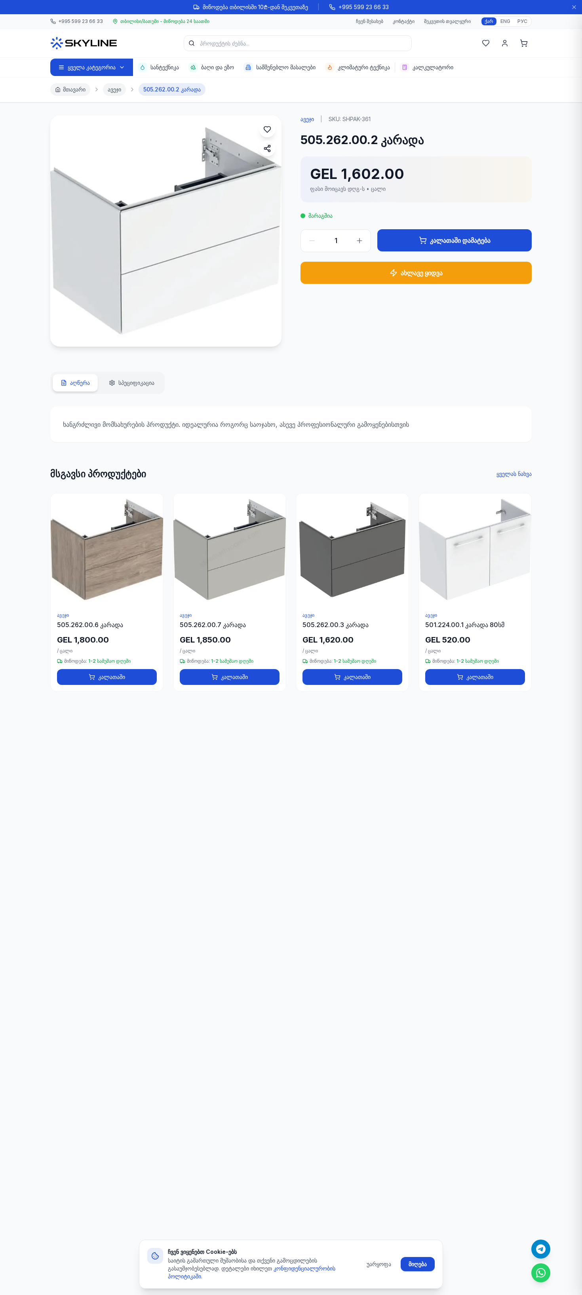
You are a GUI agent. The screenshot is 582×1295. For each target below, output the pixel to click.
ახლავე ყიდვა (422, 273)
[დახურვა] (574, 7)
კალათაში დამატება (460, 240)
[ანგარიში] (505, 43)
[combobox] (298, 43)
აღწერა (80, 382)
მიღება (418, 1264)
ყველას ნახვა (514, 473)
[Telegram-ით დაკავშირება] (540, 1249)
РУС (522, 21)
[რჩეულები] (486, 43)
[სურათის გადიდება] (64, 332)
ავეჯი (114, 89)
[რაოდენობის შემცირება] (312, 241)
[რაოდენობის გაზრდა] (359, 241)
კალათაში (111, 676)
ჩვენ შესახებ (369, 21)
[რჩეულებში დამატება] (267, 129)
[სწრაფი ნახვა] (154, 525)
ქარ (489, 21)
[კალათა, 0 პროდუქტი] (524, 43)
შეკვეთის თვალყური (447, 21)
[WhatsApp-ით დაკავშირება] (540, 1272)
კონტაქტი (404, 21)
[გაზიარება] (267, 148)
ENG (505, 21)
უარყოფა (379, 1264)
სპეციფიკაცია (136, 382)
